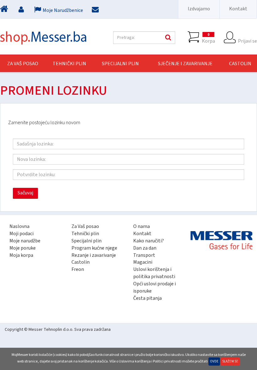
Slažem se (230, 361)
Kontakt (238, 8)
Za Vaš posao (22, 63)
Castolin (80, 262)
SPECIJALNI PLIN (120, 63)
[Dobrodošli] (5, 10)
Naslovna (19, 226)
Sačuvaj (25, 192)
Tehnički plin (85, 233)
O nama (141, 226)
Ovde (214, 361)
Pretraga (167, 37)
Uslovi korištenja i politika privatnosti (154, 273)
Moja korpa (21, 255)
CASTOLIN (240, 63)
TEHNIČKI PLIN (69, 63)
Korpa (208, 38)
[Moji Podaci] (21, 10)
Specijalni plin (86, 240)
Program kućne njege (94, 248)
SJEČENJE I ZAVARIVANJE (185, 63)
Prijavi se (247, 41)
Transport (144, 255)
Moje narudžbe (24, 240)
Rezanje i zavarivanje (93, 255)
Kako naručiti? (148, 240)
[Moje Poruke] (96, 10)
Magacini (142, 262)
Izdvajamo (199, 8)
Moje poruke (22, 248)
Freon (77, 269)
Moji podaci (21, 233)
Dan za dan (144, 248)
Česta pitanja (147, 298)
